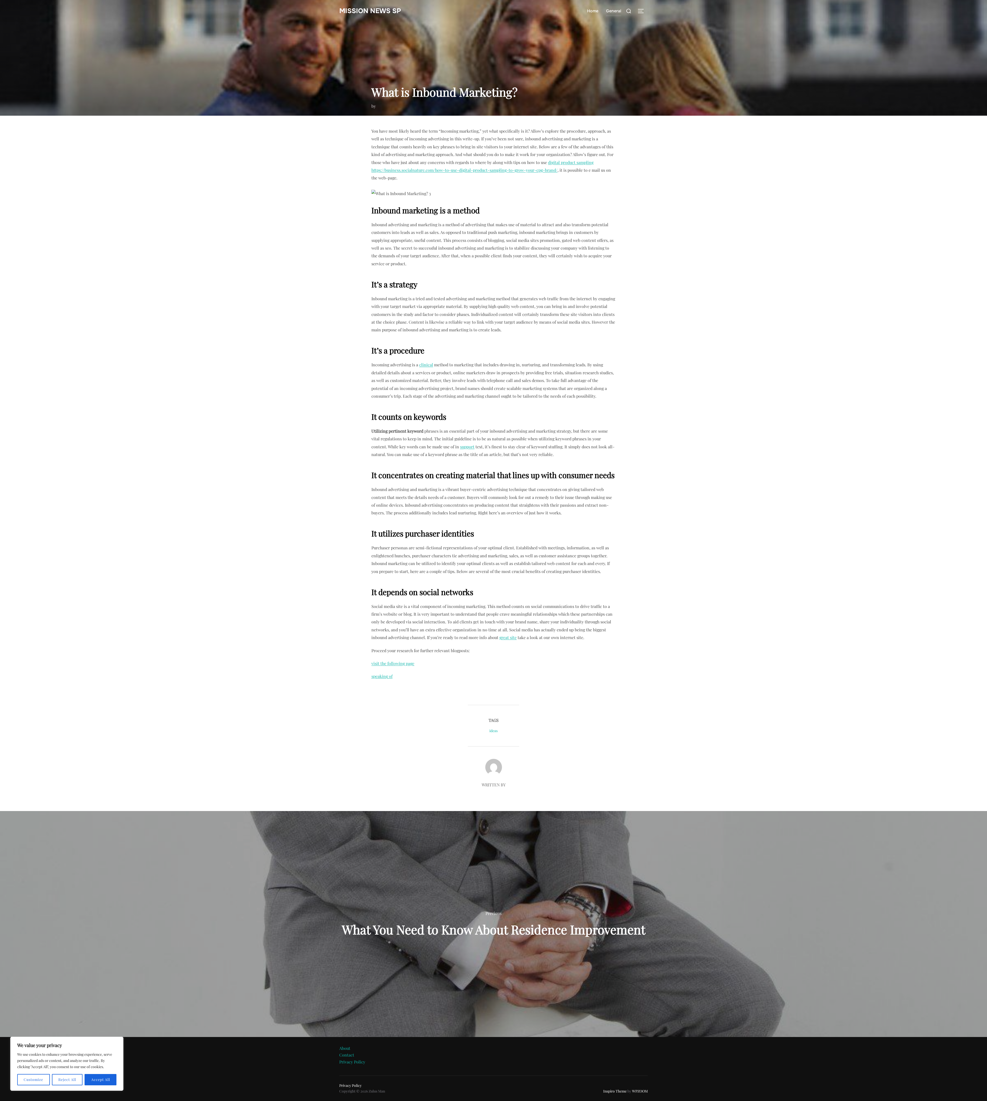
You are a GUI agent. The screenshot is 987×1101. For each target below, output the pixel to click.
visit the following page (392, 663)
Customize (33, 1079)
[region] (66, 1064)
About (344, 1048)
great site (508, 637)
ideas (493, 730)
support (467, 446)
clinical (426, 364)
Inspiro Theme (615, 1091)
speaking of (381, 676)
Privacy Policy (352, 1061)
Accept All (100, 1079)
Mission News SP (370, 11)
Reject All (67, 1079)
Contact (346, 1055)
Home (592, 11)
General (613, 11)
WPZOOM (640, 1091)
